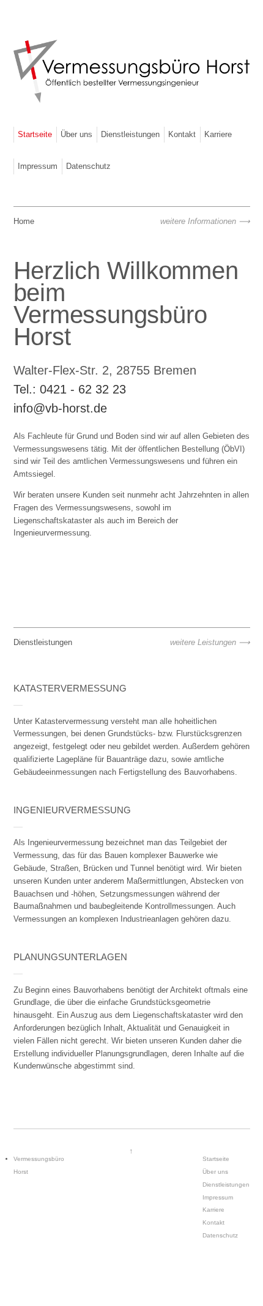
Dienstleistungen (130, 134)
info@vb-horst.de (60, 408)
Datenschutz (88, 166)
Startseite (35, 134)
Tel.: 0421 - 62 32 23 (69, 389)
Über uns (76, 134)
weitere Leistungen (203, 642)
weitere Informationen (198, 221)
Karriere (218, 134)
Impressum (37, 166)
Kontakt (182, 134)
